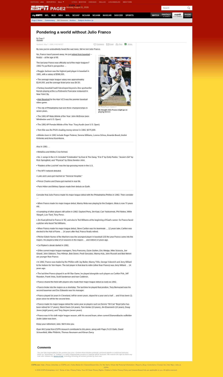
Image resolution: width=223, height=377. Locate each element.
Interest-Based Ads (91, 365)
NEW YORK (127, 2)
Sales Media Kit (77, 365)
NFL (47, 15)
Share (130, 44)
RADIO (188, 15)
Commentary (50, 20)
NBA (60, 15)
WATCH (155, 15)
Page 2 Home (37, 20)
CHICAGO (92, 2)
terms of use (58, 356)
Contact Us (161, 365)
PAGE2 (58, 8)
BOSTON (82, 2)
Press (48, 365)
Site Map (170, 365)
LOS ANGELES (114, 2)
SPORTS (130, 15)
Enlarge (102, 55)
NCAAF (76, 15)
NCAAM (86, 15)
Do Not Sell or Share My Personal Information (117, 365)
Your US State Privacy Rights (93, 370)
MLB (53, 15)
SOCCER (118, 15)
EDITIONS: (35, 2)
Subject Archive (84, 20)
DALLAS (102, 2)
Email (111, 44)
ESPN (40, 8)
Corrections (151, 365)
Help (42, 365)
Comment (100, 44)
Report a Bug (141, 365)
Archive (73, 20)
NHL (68, 15)
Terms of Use (65, 370)
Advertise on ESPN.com (60, 365)
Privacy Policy (76, 370)
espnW (178, 15)
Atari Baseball (43, 99)
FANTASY (166, 15)
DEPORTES (51, 2)
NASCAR (107, 15)
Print (120, 44)
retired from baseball (81, 54)
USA (42, 2)
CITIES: (75, 2)
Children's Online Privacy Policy (116, 370)
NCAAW (96, 15)
